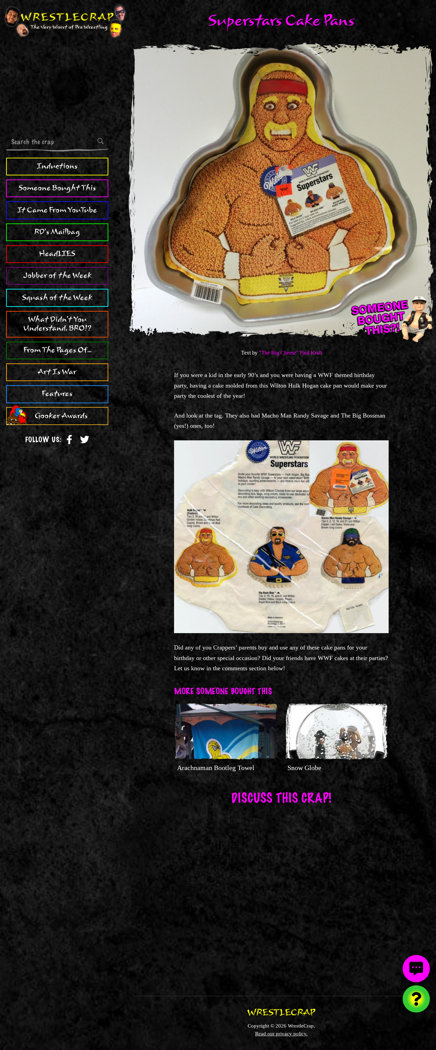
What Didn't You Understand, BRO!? (57, 323)
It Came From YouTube (57, 210)
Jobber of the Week (57, 276)
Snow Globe (304, 767)
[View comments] (416, 968)
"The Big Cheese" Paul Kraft (290, 353)
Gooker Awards (61, 416)
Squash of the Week (57, 298)
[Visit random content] (416, 999)
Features (57, 394)
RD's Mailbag (57, 232)
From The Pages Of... (57, 350)
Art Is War (57, 372)
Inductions (57, 166)
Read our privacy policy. (281, 1033)
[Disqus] (281, 896)
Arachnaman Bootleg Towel (215, 767)
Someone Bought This (57, 188)
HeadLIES (57, 254)
